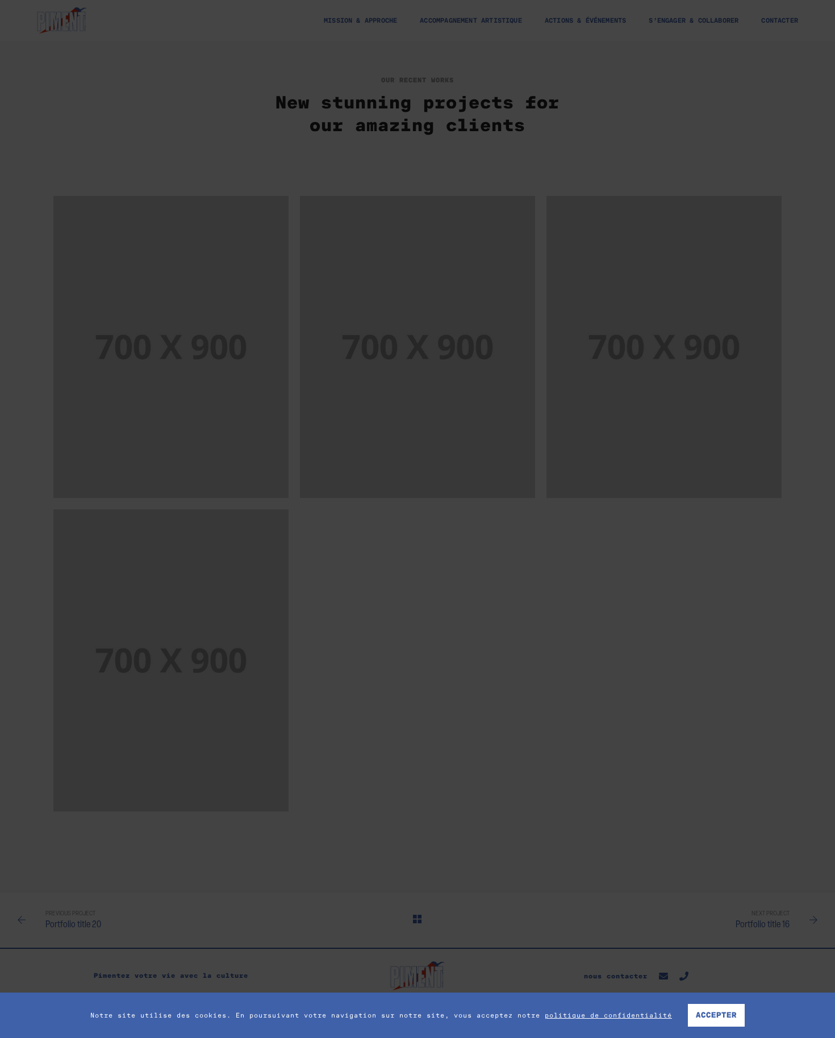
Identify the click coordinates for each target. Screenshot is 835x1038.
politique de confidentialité (608, 1015)
